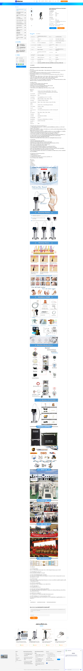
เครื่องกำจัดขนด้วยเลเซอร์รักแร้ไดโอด (51, 602)
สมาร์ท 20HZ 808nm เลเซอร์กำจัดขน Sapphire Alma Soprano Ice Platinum (39, 660)
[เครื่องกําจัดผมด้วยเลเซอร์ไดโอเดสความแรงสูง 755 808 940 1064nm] (17, 45)
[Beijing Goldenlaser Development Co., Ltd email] (17, 64)
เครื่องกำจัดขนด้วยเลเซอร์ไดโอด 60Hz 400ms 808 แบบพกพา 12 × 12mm (39, 664)
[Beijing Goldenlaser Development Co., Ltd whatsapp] (19, 64)
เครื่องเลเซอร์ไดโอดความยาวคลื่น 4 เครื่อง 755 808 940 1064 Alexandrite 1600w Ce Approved (22, 51)
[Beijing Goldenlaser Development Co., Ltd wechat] (21, 64)
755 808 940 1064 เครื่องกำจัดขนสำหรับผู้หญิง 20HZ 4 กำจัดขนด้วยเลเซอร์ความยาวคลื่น (34, 642)
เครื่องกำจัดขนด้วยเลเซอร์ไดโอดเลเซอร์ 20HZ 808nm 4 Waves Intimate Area (28, 654)
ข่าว (16, 656)
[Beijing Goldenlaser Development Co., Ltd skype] (23, 64)
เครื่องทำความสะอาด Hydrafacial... (21, 30)
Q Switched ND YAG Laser (21, 23)
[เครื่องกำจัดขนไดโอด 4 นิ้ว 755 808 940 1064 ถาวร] (17, 48)
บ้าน (16, 653)
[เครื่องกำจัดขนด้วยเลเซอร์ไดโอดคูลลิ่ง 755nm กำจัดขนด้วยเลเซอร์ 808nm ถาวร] (61, 634)
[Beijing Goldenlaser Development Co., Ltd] (19, 1)
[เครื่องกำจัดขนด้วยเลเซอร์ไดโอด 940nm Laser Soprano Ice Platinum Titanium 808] (48, 634)
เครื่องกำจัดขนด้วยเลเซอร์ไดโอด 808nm (39, 652)
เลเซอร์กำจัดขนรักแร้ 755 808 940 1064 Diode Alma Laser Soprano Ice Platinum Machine (28, 662)
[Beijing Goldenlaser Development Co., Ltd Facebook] (47, 663)
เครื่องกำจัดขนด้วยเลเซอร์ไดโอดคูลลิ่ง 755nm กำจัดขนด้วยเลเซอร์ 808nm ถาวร (60, 642)
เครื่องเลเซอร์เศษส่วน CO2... (21, 27)
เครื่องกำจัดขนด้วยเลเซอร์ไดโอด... (21, 10)
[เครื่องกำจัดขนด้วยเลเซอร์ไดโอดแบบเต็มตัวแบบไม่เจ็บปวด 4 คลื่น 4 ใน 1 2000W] (22, 634)
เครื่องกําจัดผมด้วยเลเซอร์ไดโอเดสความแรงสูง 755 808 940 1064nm (22, 45)
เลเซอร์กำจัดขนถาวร (33, 602)
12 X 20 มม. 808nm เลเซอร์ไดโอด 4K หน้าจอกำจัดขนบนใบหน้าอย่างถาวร (39, 656)
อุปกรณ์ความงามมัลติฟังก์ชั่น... (21, 38)
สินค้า (16, 654)
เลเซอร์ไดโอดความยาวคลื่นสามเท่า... (21, 18)
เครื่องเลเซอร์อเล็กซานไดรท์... (21, 35)
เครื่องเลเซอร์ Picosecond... (21, 32)
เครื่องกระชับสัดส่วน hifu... (21, 20)
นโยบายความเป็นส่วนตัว (18, 661)
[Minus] (80, 650)
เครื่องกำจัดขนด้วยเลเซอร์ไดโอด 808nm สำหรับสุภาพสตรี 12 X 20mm (28, 658)
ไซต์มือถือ (17, 659)
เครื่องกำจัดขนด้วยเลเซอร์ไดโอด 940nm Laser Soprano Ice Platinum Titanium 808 (47, 642)
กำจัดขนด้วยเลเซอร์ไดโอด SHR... (21, 15)
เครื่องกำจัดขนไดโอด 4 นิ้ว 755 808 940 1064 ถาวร (22, 48)
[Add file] (65, 670)
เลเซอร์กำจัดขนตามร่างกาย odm (41, 602)
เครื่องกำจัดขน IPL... (21, 25)
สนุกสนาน (64, 1)
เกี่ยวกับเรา (17, 655)
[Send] (81, 670)
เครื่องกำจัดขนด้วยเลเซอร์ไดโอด (27, 651)
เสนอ (34, 617)
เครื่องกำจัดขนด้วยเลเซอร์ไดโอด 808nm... (21, 13)
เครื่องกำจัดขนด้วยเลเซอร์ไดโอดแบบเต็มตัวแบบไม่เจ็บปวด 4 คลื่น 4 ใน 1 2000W (21, 642)
